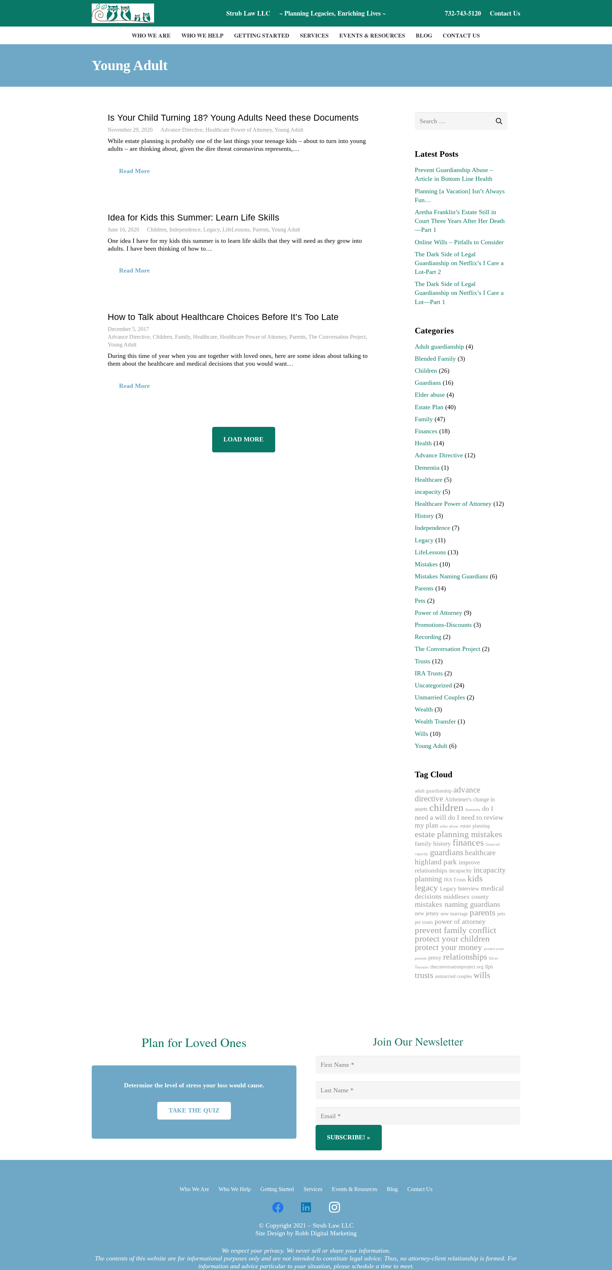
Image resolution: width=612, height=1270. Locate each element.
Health (423, 443)
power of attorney (460, 921)
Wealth (424, 709)
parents (482, 912)
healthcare (480, 852)
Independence (184, 230)
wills (482, 975)
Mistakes (426, 564)
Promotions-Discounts (443, 624)
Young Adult (288, 130)
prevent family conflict (455, 930)
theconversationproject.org (456, 966)
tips (489, 966)
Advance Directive (181, 130)
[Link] (123, 13)
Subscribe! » (348, 1137)
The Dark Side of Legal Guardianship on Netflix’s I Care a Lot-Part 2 (459, 263)
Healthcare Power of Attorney (238, 130)
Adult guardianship (439, 346)
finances (468, 842)
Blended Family (435, 358)
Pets (420, 600)
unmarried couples (453, 976)
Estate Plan (429, 407)
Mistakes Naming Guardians (451, 576)
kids (475, 878)
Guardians (428, 382)
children (446, 807)
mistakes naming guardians (457, 904)
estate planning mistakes (458, 834)
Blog (392, 1189)
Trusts (422, 661)
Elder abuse (430, 394)
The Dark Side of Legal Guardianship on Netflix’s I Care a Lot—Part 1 (459, 292)
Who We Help (235, 1189)
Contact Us (419, 1189)
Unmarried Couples (440, 697)
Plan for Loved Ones (194, 1042)
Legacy (211, 230)
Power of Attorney (438, 612)
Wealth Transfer (435, 721)
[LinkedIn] (306, 1207)
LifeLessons (236, 230)
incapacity (428, 491)
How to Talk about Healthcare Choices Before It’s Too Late (223, 317)
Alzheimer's (458, 799)
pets (501, 913)
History (424, 515)
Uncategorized (433, 685)
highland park (436, 862)
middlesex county (466, 896)
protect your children (452, 938)
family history (433, 843)
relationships (465, 956)
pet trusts (424, 922)
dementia (472, 810)
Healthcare (205, 337)
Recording (428, 636)
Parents (261, 230)
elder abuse (449, 826)
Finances (426, 431)
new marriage (454, 913)
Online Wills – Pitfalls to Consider (459, 242)
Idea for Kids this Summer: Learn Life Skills (193, 217)
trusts (424, 975)
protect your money (448, 947)
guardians (446, 852)
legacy (426, 887)
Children (156, 230)
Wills (421, 733)
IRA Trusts (429, 673)
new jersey (427, 913)
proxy (434, 958)
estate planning (475, 826)
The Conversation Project (337, 337)
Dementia (427, 467)
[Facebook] (278, 1207)
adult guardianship (433, 791)
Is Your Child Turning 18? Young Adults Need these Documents (233, 117)
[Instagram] (334, 1207)
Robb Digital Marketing (326, 1233)
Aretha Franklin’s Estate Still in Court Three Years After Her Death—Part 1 (460, 220)
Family (182, 337)
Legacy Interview (459, 889)
